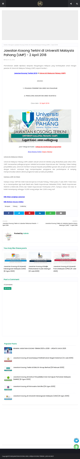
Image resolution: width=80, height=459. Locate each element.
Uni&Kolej (23, 206)
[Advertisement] (40, 25)
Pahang (15, 206)
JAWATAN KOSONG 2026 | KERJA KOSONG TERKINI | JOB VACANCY (33, 456)
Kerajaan (11, 45)
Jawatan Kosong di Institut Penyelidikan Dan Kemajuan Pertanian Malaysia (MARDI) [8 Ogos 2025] (42, 378)
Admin (26, 233)
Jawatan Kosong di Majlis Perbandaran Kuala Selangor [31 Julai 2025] (40, 268)
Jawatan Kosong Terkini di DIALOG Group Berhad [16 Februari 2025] (38, 367)
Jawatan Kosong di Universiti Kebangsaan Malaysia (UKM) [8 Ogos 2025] (15, 268)
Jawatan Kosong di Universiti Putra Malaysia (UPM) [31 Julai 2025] (64, 268)
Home (5, 45)
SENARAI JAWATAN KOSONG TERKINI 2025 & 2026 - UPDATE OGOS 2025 (39, 348)
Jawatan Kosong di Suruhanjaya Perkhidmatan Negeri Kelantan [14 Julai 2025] (43, 358)
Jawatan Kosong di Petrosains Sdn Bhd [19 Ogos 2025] (34, 386)
